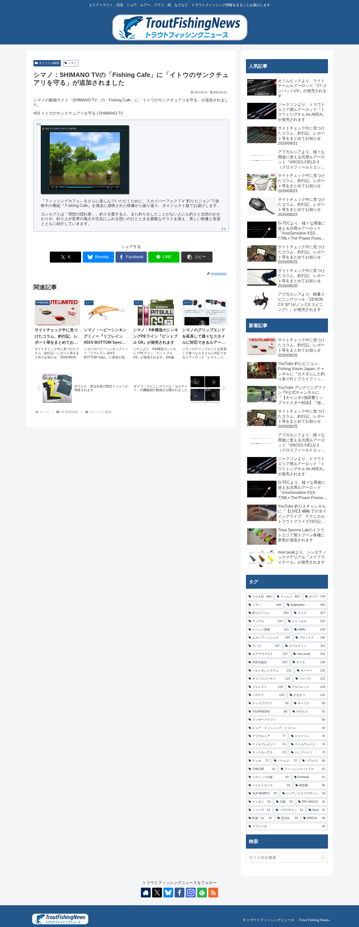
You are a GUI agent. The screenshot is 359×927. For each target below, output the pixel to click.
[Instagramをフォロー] (191, 892)
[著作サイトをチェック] (146, 892)
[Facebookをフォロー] (179, 892)
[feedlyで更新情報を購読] (202, 892)
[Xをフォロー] (157, 892)
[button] (196, 257)
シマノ (72, 63)
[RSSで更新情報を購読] (213, 892)
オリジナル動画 (49, 63)
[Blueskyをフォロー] (168, 892)
